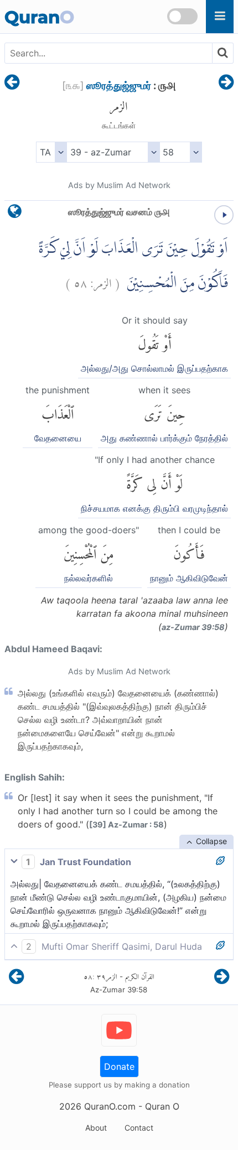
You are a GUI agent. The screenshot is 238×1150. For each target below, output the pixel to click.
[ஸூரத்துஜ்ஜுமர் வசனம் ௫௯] (226, 83)
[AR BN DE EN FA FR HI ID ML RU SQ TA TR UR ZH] (51, 152)
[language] (14, 213)
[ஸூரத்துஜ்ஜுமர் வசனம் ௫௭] (11, 83)
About (96, 1127)
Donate (119, 1066)
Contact (139, 1127)
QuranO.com (110, 1106)
